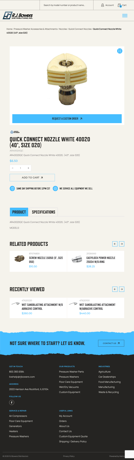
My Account (65, 415)
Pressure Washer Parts (71, 371)
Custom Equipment (69, 392)
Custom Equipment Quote (73, 436)
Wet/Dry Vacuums (69, 386)
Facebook (11, 402)
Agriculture (105, 371)
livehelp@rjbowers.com (22, 376)
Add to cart (30, 177)
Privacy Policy (68, 456)
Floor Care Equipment (71, 381)
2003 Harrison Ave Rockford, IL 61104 (28, 389)
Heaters (13, 431)
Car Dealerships (107, 376)
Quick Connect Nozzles (79, 29)
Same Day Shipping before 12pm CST (33, 188)
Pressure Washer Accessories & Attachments (35, 29)
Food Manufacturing (110, 381)
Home (9, 29)
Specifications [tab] (43, 212)
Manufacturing (107, 386)
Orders (62, 421)
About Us (64, 426)
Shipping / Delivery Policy (73, 441)
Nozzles (63, 29)
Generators (15, 426)
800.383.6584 (16, 371)
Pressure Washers (69, 376)
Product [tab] (19, 212)
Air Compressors (18, 415)
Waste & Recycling (109, 392)
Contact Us (109, 343)
